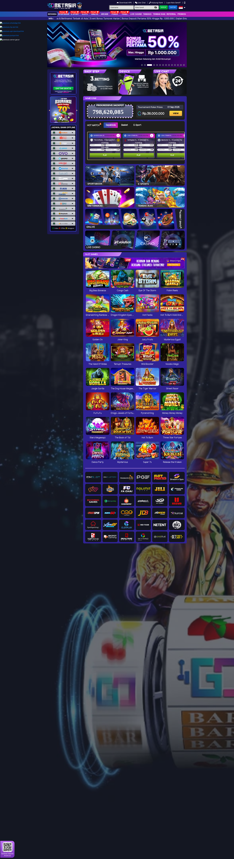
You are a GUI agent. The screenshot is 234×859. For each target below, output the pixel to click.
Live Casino (136, 14)
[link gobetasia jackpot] (9, 35)
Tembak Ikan (159, 14)
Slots (85, 14)
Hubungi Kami (157, 2)
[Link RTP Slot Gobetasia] (9, 27)
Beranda (52, 14)
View (176, 111)
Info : (51, 18)
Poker (115, 14)
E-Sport (75, 14)
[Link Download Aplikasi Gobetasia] (12, 31)
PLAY (105, 155)
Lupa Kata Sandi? (173, 2)
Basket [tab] (124, 125)
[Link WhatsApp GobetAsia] (10, 23)
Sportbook (63, 14)
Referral (171, 14)
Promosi (182, 14)
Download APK (125, 2)
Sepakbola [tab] (111, 125)
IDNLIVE (94, 14)
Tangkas (147, 14)
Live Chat (141, 2)
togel (125, 14)
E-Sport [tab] (137, 125)
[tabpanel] (136, 145)
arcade (104, 14)
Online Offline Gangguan (64, 228)
